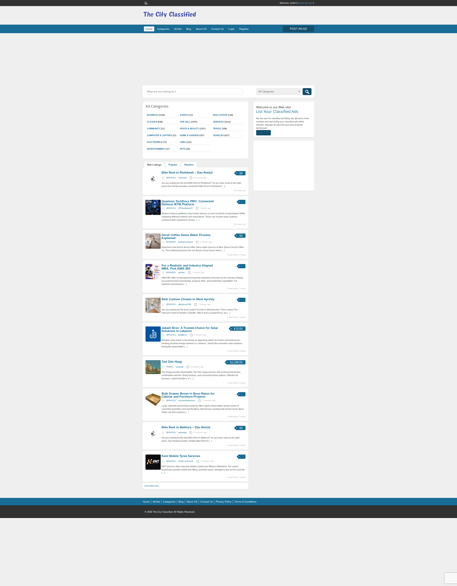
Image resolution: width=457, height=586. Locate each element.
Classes (152, 122)
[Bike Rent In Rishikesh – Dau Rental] (153, 185)
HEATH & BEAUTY (189, 128)
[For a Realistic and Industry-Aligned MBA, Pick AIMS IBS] (153, 278)
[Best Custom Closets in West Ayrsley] (153, 312)
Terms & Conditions (245, 501)
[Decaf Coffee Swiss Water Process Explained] (153, 248)
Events (184, 115)
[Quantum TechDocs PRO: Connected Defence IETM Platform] (153, 214)
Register (301, 3)
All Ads (178, 28)
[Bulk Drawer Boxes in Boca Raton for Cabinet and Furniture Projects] (153, 406)
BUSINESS (152, 115)
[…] (223, 186)
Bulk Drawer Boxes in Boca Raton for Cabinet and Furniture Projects (188, 395)
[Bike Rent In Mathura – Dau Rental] (153, 440)
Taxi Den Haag (172, 361)
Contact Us (217, 28)
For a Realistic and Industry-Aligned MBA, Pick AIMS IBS (187, 267)
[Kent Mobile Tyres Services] (153, 469)
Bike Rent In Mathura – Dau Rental (186, 427)
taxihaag (179, 367)
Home (149, 28)
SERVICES (218, 122)
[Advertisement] (228, 59)
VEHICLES (218, 135)
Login (310, 3)
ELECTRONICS (154, 142)
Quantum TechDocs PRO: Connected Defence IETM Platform (188, 203)
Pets (182, 149)
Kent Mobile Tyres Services (181, 456)
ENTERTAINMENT (156, 149)
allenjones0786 (184, 304)
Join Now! (263, 132)
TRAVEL (217, 128)
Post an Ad (298, 28)
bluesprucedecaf (185, 242)
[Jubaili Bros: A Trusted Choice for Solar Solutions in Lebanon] (153, 341)
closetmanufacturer (186, 400)
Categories (163, 28)
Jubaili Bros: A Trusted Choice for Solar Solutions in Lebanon (190, 329)
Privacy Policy (223, 501)
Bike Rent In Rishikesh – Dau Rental (187, 172)
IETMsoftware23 (185, 208)
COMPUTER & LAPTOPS (159, 135)
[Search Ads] (307, 91)
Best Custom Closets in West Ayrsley (188, 299)
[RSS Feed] (145, 2)
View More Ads (151, 486)
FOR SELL (185, 122)
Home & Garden (189, 135)
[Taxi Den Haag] (153, 373)
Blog (188, 28)
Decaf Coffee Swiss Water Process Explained (186, 236)
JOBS (183, 142)
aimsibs (181, 272)
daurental (182, 178)
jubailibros (182, 335)
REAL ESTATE (220, 115)
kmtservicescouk (185, 461)
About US (201, 28)
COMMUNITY (153, 128)
